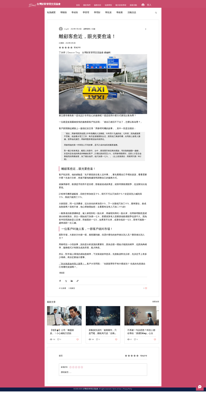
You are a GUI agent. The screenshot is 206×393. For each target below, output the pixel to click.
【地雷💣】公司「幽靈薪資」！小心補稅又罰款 (62, 332)
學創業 (119, 12)
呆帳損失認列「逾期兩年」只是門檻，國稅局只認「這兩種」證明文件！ (103, 332)
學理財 (97, 12)
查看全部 (155, 302)
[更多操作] (145, 28)
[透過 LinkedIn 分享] (72, 281)
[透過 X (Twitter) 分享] (66, 281)
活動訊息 (132, 12)
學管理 (86, 12)
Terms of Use (116, 389)
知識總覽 (51, 12)
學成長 (75, 12)
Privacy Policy (127, 389)
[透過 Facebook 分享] (60, 281)
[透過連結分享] (77, 281)
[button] (156, 12)
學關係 (63, 12)
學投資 (108, 12)
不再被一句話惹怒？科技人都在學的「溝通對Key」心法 (141, 332)
